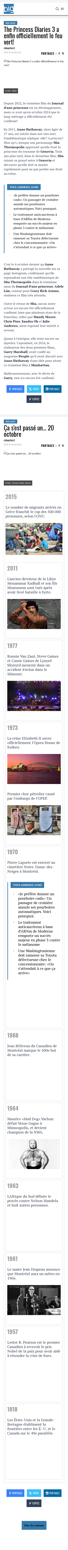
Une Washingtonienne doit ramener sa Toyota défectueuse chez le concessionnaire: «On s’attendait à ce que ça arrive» (36, 240)
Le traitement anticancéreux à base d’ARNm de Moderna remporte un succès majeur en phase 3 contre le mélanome (35, 221)
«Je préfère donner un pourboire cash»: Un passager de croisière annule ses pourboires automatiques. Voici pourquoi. (36, 202)
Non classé (10, 23)
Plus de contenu (34, 1525)
